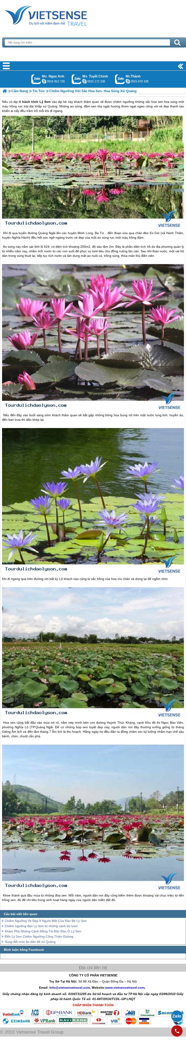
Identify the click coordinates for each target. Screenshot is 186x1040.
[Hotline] (177, 1031)
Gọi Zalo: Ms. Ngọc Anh (36, 79)
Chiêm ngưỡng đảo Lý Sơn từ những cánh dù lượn (41, 926)
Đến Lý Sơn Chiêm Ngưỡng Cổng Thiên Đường (39, 936)
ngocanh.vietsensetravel (44, 81)
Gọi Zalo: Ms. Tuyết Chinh (76, 79)
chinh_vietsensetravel (84, 81)
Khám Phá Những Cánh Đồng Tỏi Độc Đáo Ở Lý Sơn (43, 931)
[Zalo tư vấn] (177, 1016)
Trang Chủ (57, 15)
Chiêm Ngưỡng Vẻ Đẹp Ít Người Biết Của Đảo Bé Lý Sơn (46, 921)
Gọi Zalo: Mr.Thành (120, 79)
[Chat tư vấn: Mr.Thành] (127, 81)
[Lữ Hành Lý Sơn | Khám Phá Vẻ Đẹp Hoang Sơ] (4, 91)
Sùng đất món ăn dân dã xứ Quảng (30, 941)
